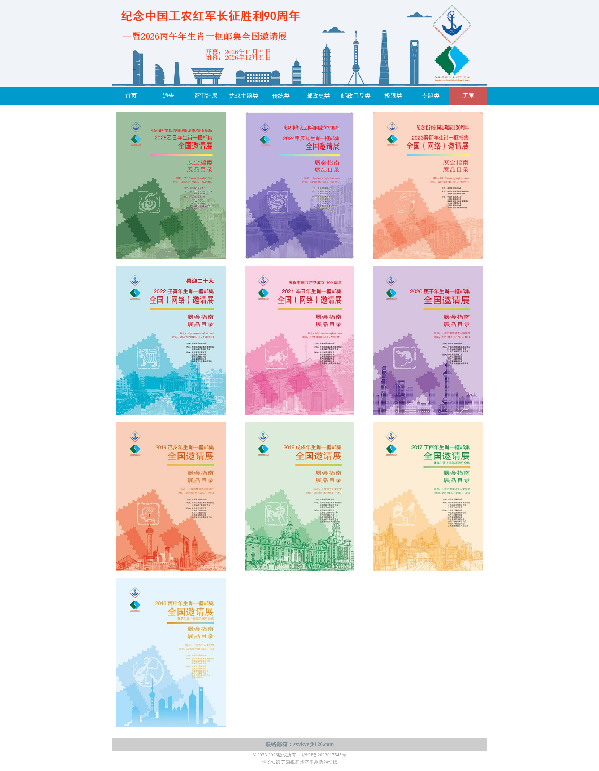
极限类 (393, 96)
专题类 (431, 96)
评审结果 (206, 96)
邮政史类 (318, 96)
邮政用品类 (356, 96)
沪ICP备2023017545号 (324, 755)
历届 (468, 96)
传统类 (281, 96)
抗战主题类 (243, 96)
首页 (131, 96)
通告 (168, 96)
